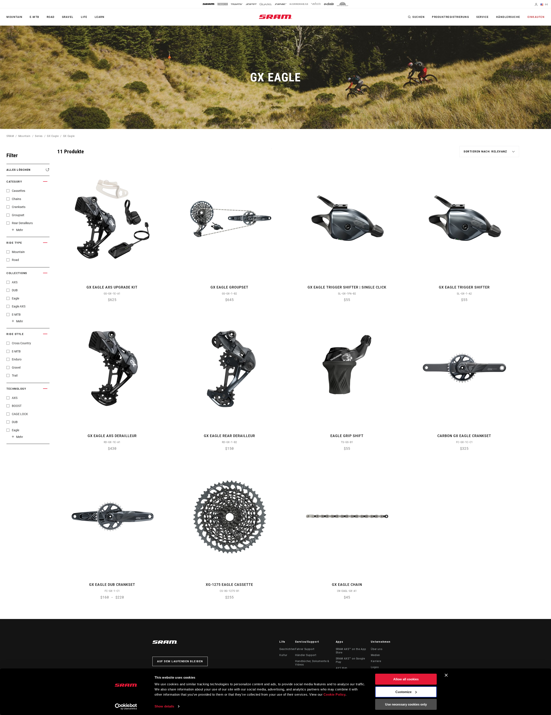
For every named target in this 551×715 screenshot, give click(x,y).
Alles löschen (18, 169)
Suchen (418, 17)
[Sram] (209, 4)
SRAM (10, 136)
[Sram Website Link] (275, 17)
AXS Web (341, 668)
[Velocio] (316, 4)
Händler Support (305, 655)
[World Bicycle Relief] (342, 4)
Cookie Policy (334, 694)
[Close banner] (446, 675)
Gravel (68, 17)
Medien (375, 655)
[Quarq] (266, 4)
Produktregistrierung (450, 17)
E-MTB (34, 17)
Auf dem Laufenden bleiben (180, 661)
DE (546, 4)
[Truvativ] (237, 4)
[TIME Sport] (281, 4)
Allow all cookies (406, 679)
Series (39, 136)
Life (84, 17)
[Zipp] (251, 4)
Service (482, 17)
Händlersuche (508, 17)
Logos (375, 667)
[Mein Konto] (536, 4)
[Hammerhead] (299, 4)
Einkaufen (536, 17)
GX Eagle (53, 136)
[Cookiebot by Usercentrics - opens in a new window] (126, 706)
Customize (403, 692)
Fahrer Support (304, 649)
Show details (164, 706)
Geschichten (287, 649)
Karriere (376, 661)
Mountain (14, 17)
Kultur (283, 655)
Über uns (376, 649)
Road (51, 17)
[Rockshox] (223, 4)
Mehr (19, 230)
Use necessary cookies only (406, 704)
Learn (100, 17)
